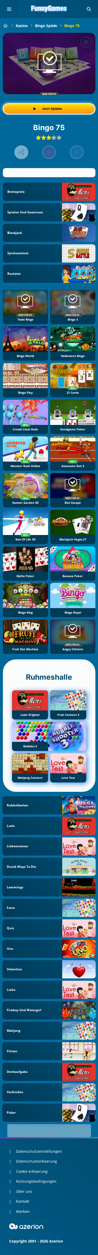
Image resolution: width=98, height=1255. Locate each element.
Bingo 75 (72, 25)
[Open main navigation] (9, 9)
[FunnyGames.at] (5, 25)
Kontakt (22, 1201)
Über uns (24, 1191)
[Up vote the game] (77, 152)
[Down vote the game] (49, 152)
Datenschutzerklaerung (36, 1161)
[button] (89, 9)
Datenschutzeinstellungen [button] (39, 1151)
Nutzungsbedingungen (36, 1181)
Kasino (22, 25)
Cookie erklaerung (32, 1171)
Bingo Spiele (46, 25)
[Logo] (49, 9)
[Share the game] (21, 152)
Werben (23, 1211)
